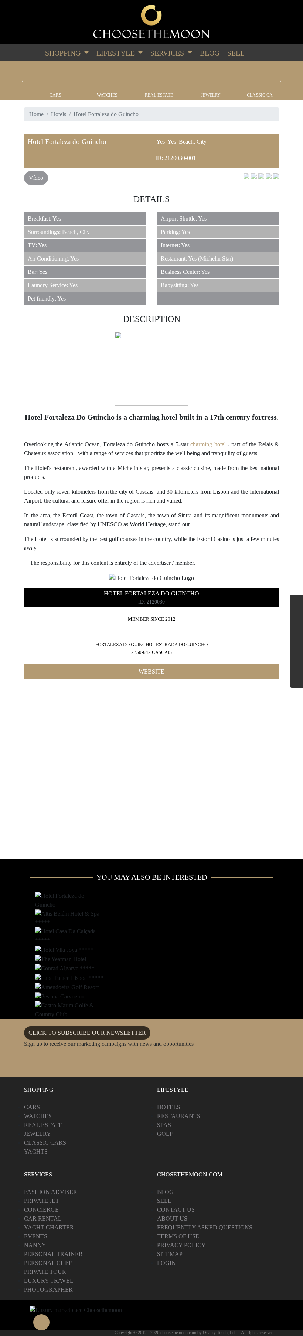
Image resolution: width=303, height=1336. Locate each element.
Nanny (35, 1245)
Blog (209, 53)
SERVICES (168, 53)
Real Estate (159, 95)
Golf (165, 1134)
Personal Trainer (53, 1254)
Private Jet (41, 1201)
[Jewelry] (210, 77)
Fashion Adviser (50, 1192)
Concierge (41, 1209)
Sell (236, 53)
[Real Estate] (159, 77)
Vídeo (36, 178)
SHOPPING (63, 53)
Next (279, 80)
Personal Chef (48, 1263)
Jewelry (211, 95)
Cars (55, 95)
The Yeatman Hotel (60, 959)
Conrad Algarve (57, 968)
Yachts (36, 1151)
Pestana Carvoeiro (60, 997)
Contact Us (176, 1209)
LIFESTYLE (116, 53)
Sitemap (170, 1254)
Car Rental (43, 1218)
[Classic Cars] (262, 77)
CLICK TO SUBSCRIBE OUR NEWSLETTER (87, 1033)
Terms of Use (178, 1236)
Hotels (58, 114)
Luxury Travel (49, 1281)
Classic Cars (262, 95)
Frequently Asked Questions (204, 1227)
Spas (164, 1125)
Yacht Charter (49, 1227)
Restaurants (178, 1116)
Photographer (48, 1289)
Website (151, 671)
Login (166, 1263)
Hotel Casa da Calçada (66, 932)
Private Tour (45, 1272)
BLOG (165, 1192)
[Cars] (55, 77)
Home (36, 114)
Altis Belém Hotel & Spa (65, 914)
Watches (107, 95)
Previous (24, 80)
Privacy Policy (181, 1245)
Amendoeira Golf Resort (67, 987)
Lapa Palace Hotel (59, 978)
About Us (172, 1218)
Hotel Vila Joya (56, 950)
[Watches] (107, 77)
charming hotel (207, 444)
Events (35, 1236)
